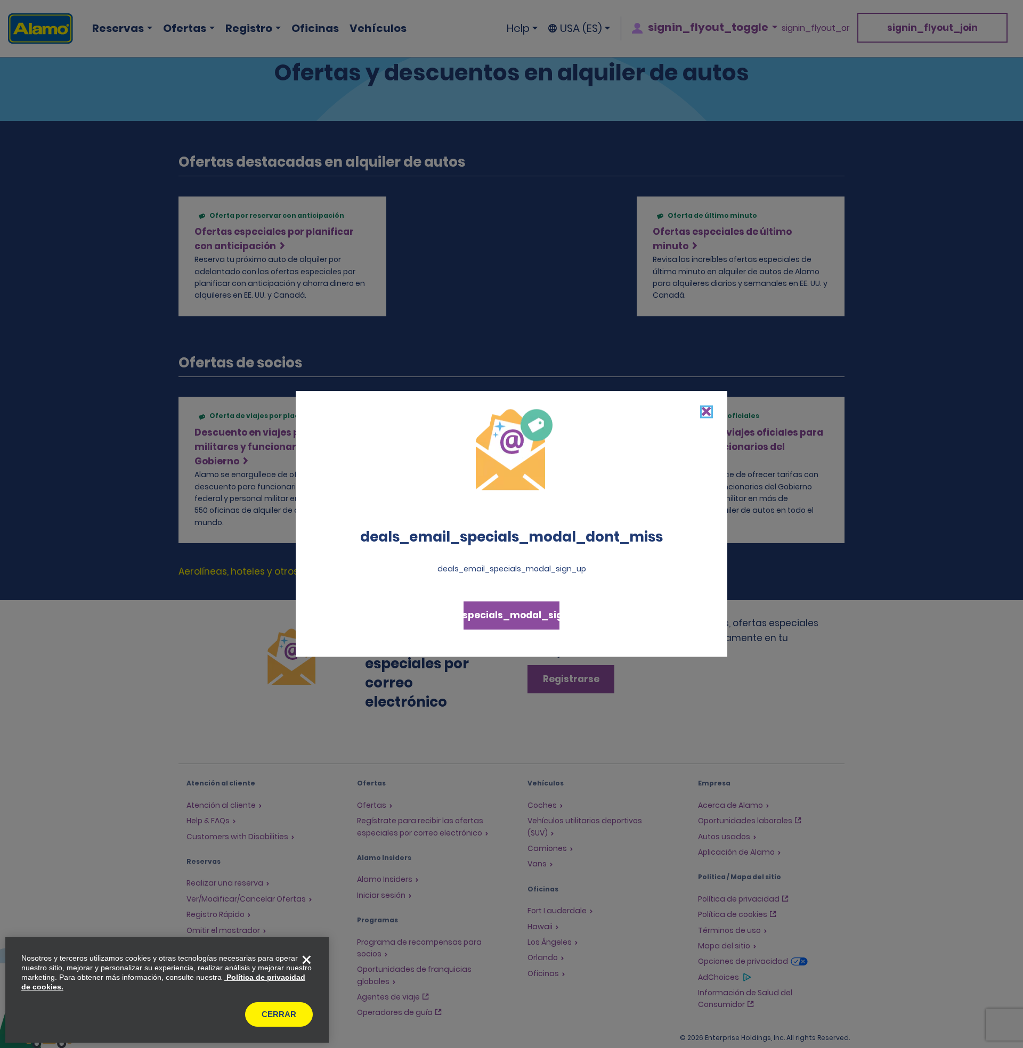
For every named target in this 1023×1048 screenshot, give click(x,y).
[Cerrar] (306, 959)
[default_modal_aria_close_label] (706, 411)
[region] (167, 990)
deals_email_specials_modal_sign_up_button (511, 615)
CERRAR (279, 1014)
